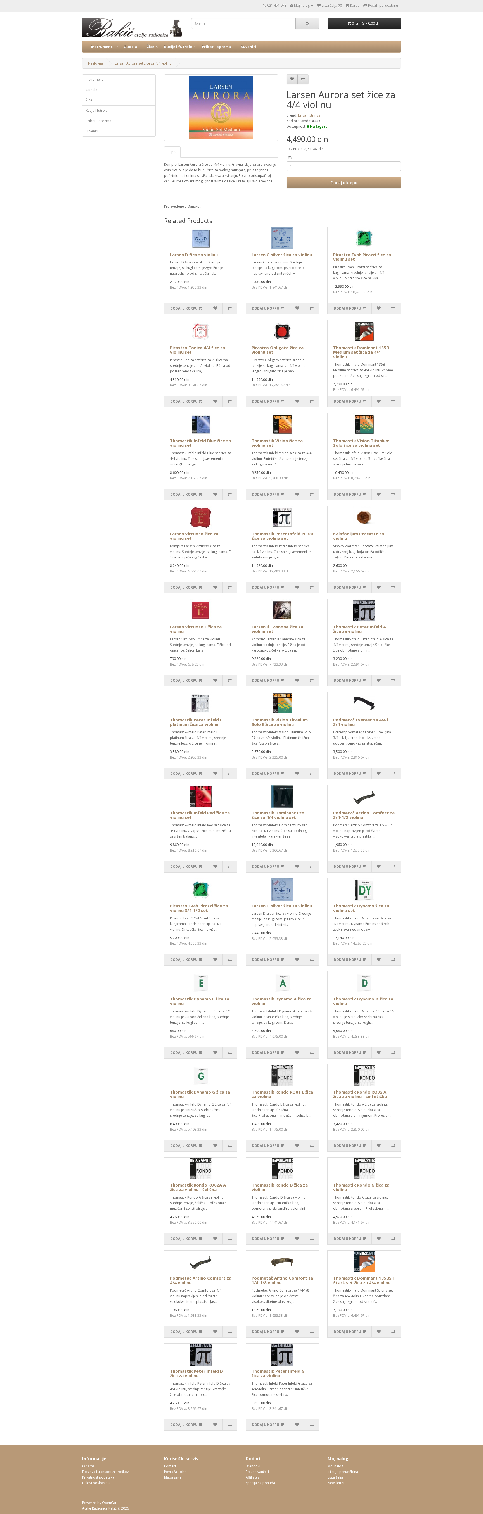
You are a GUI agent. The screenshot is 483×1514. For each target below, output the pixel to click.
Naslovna (95, 63)
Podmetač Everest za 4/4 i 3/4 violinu (360, 722)
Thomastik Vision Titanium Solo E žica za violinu (280, 722)
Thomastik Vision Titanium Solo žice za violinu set (361, 443)
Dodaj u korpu (343, 182)
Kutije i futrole (178, 46)
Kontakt (170, 1466)
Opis (172, 151)
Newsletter (336, 1482)
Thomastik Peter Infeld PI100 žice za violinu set (282, 536)
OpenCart (110, 1502)
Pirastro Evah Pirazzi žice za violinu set (362, 257)
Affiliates (252, 1477)
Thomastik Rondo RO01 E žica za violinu (282, 1094)
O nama (88, 1466)
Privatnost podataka (98, 1477)
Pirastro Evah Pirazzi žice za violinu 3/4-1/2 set (199, 908)
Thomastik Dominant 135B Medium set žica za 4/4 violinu (361, 352)
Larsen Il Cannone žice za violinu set (277, 629)
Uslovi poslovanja (96, 1482)
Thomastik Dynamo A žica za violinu (281, 1001)
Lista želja (335, 1477)
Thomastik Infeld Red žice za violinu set (200, 815)
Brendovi (253, 1466)
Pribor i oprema (216, 46)
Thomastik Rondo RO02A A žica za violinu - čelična (198, 1187)
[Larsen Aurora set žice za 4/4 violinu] (221, 107)
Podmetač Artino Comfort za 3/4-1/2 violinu (364, 815)
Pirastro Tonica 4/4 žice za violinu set (197, 350)
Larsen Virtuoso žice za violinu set (194, 536)
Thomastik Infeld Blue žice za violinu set (200, 443)
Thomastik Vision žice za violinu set (277, 443)
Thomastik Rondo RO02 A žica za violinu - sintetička (360, 1094)
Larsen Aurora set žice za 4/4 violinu (143, 63)
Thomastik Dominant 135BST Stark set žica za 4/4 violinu (363, 1280)
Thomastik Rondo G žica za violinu (361, 1187)
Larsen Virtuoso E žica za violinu (196, 629)
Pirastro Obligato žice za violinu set (278, 350)
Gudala (130, 46)
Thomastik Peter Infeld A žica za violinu (359, 629)
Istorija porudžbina (343, 1471)
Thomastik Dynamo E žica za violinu (199, 1001)
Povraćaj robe (175, 1471)
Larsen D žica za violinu (194, 254)
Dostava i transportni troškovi (105, 1471)
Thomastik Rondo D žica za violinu (280, 1187)
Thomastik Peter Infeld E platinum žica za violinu (196, 722)
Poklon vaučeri (257, 1471)
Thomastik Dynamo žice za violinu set (361, 908)
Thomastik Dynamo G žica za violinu (200, 1094)
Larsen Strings (309, 115)
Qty (289, 157)
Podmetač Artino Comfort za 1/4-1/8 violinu (282, 1280)
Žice (150, 46)
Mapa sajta (172, 1477)
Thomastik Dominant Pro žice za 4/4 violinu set (278, 815)
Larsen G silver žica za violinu (282, 254)
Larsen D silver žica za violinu (282, 906)
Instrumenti (102, 46)
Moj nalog (335, 1466)
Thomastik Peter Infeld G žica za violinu (278, 1373)
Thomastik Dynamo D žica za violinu (363, 1001)
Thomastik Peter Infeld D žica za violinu (196, 1373)
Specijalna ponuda (260, 1482)
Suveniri (248, 46)
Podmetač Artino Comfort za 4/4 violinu (200, 1280)
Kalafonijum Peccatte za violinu (358, 536)
